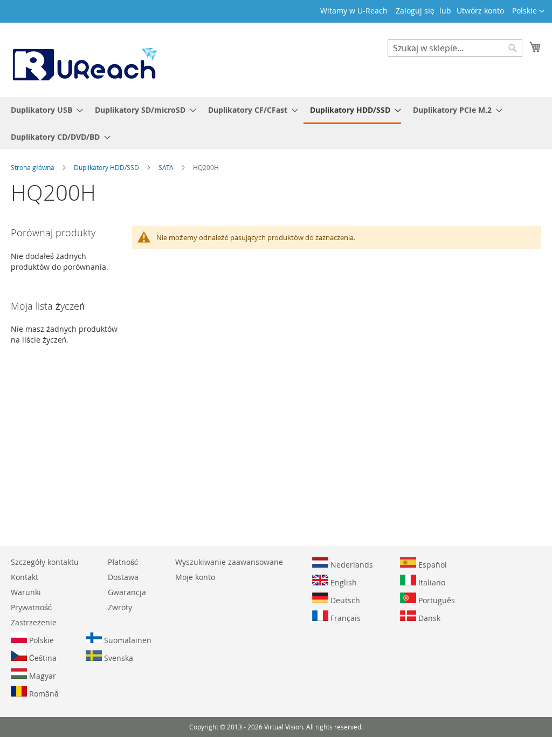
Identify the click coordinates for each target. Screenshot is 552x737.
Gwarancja (127, 592)
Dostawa (123, 577)
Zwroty (120, 607)
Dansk (428, 618)
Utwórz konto (480, 10)
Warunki (26, 592)
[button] (528, 11)
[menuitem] (43, 109)
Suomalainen (126, 640)
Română (43, 693)
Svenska (117, 658)
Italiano (430, 582)
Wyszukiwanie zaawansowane (229, 562)
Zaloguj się (415, 10)
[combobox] (455, 48)
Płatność (123, 562)
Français (344, 618)
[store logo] (84, 59)
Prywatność (31, 607)
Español (431, 564)
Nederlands (350, 564)
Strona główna (33, 167)
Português (435, 600)
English (342, 582)
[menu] (276, 123)
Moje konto (195, 577)
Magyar (41, 676)
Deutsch (344, 600)
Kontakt (24, 577)
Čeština (42, 658)
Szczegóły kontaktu (45, 562)
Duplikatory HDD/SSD (107, 167)
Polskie (40, 640)
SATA (166, 167)
